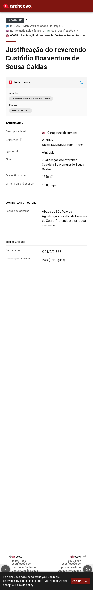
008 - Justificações (63, 30)
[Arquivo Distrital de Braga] (17, 7)
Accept (78, 580)
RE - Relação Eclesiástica (25, 30)
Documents (14, 20)
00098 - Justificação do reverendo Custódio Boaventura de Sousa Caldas (47, 35)
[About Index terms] (82, 82)
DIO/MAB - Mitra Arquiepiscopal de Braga (35, 26)
